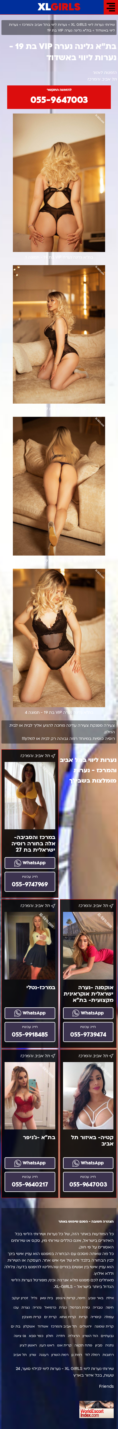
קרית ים (50, 1317)
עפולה (109, 1317)
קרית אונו (64, 1345)
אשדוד (43, 1326)
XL (59, 7)
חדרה (60, 1336)
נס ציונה (20, 1336)
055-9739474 (88, 1035)
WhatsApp (33, 863)
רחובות (108, 1354)
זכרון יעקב (20, 1298)
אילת (110, 1298)
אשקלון (29, 1326)
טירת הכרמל (80, 1307)
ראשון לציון (28, 1345)
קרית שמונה (104, 1326)
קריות (83, 1317)
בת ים (15, 1326)
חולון (49, 1336)
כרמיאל (50, 1307)
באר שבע (95, 1298)
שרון (33, 1354)
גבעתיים (107, 1336)
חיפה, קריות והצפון (70, 1298)
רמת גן (76, 1354)
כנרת (63, 1307)
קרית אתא (68, 1317)
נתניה (109, 1345)
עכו (16, 1307)
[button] (111, 7)
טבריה (98, 1307)
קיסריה (96, 1317)
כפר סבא (36, 1336)
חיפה (110, 1307)
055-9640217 (30, 1184)
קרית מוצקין (31, 1317)
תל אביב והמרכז (64, 1326)
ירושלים (86, 1326)
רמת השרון (59, 1354)
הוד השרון (90, 1336)
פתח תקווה (83, 1345)
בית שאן (46, 1298)
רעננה (43, 1354)
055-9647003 (59, 100)
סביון (98, 1345)
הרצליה (74, 1336)
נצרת (25, 1307)
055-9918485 (30, 1035)
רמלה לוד (92, 1354)
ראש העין (47, 1345)
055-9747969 (30, 884)
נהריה (37, 1307)
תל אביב (20, 1354)
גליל (34, 1298)
